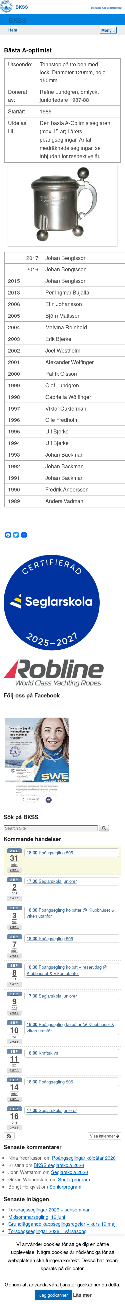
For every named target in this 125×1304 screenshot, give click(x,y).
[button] (9, 1136)
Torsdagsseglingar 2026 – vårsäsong (47, 1230)
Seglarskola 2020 (69, 1171)
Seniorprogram (74, 1179)
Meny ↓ (108, 30)
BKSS (17, 20)
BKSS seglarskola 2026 (59, 1164)
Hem (12, 30)
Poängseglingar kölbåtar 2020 (84, 1157)
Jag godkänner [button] (53, 1295)
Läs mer (82, 1294)
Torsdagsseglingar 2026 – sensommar (49, 1209)
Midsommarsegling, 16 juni (36, 1216)
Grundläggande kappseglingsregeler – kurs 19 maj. (62, 1223)
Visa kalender (103, 1136)
